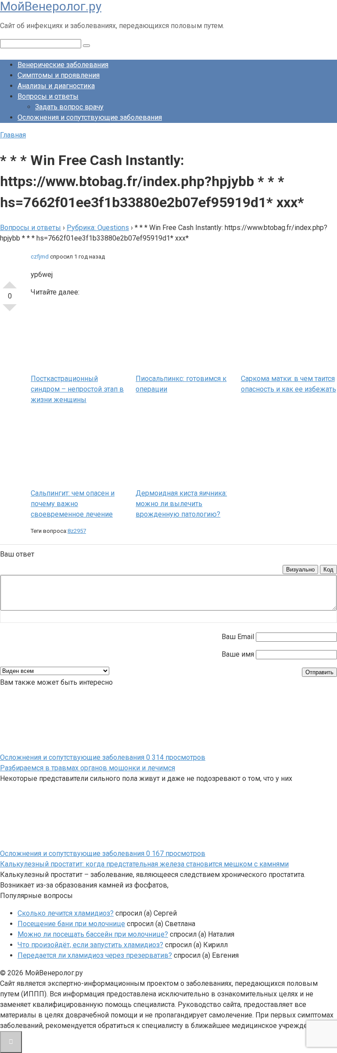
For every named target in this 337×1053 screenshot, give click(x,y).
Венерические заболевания (63, 65)
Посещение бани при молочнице (71, 924)
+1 (10, 281)
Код (328, 569)
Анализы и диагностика (56, 86)
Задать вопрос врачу (69, 107)
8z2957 (77, 531)
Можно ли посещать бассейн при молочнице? (93, 934)
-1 (10, 311)
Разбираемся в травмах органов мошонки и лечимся (87, 768)
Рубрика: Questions (98, 227)
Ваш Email (238, 637)
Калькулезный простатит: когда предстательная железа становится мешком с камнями (144, 864)
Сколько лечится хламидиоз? (66, 913)
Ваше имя (238, 654)
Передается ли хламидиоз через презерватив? (95, 955)
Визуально (300, 569)
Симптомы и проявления (59, 75)
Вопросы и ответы (48, 96)
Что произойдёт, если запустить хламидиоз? (90, 945)
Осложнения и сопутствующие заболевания (90, 117)
